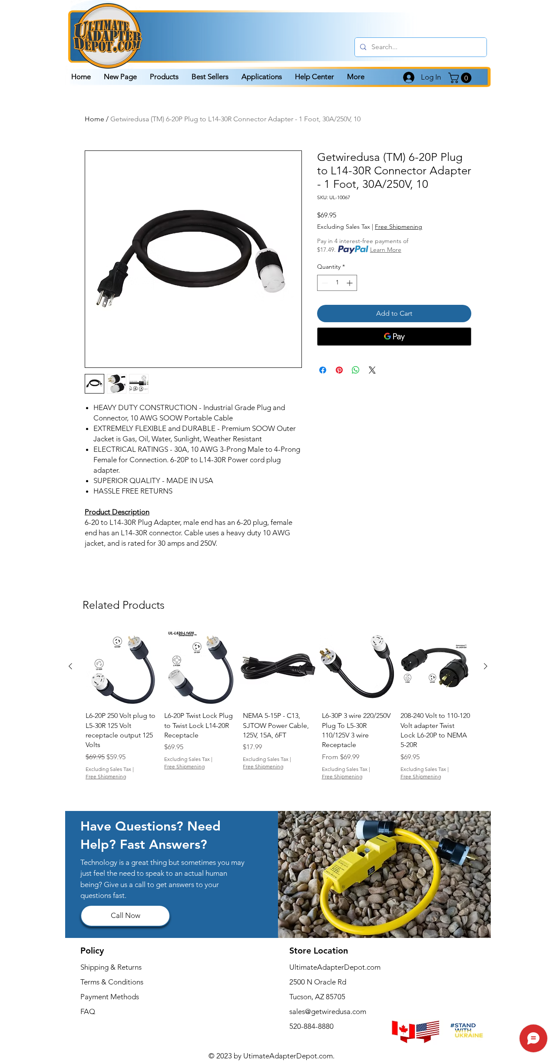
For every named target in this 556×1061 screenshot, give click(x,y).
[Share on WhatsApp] (356, 370)
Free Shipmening (398, 226)
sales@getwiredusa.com (327, 1011)
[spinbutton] (337, 282)
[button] (461, 78)
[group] (278, 710)
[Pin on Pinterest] (339, 370)
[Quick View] (120, 666)
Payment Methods (110, 996)
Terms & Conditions (111, 982)
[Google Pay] (394, 336)
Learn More (385, 250)
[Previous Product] (70, 666)
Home (94, 119)
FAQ (87, 1011)
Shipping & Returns (111, 967)
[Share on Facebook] (323, 370)
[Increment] (350, 282)
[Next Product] (485, 666)
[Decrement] (323, 282)
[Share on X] (372, 370)
